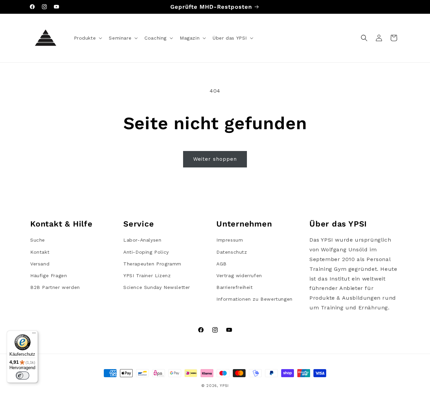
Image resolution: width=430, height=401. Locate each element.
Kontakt (39, 252)
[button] (87, 38)
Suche (37, 240)
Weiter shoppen (215, 159)
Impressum (229, 240)
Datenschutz (231, 252)
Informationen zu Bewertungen (254, 299)
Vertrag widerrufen (239, 275)
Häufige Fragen (48, 275)
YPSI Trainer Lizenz (147, 275)
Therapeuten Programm (152, 263)
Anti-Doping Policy (146, 252)
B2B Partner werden (55, 287)
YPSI (224, 386)
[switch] (22, 375)
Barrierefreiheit (234, 287)
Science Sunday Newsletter (156, 287)
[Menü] (34, 335)
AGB (221, 263)
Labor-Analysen (142, 240)
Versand (39, 263)
